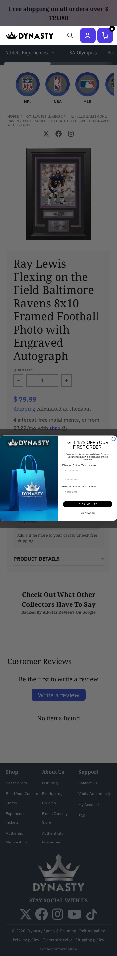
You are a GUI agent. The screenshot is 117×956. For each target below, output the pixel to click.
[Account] (88, 35)
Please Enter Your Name (79, 465)
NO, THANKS (88, 513)
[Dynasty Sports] (29, 35)
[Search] (70, 35)
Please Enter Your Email (79, 486)
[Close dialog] (113, 439)
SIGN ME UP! (88, 504)
